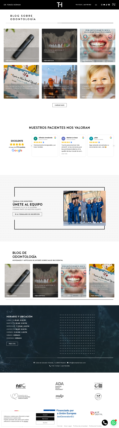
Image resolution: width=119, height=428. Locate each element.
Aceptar (45, 415)
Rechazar (45, 419)
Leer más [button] (36, 154)
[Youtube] (104, 4)
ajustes (26, 421)
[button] (59, 105)
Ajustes (45, 422)
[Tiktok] (106, 4)
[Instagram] (102, 4)
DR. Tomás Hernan (12, 5)
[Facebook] (109, 4)
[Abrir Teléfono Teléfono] (105, 423)
